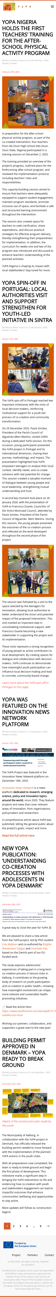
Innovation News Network (17, 787)
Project (16, 1255)
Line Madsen (10, 944)
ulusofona (29, 1264)
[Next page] (48, 1226)
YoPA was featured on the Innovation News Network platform (26, 712)
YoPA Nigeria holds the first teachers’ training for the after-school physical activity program (27, 37)
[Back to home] (16, 6)
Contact (49, 1255)
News (14, 63)
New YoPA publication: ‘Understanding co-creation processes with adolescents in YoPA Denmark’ (24, 867)
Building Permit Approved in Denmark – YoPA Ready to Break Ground (24, 1052)
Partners (32, 1255)
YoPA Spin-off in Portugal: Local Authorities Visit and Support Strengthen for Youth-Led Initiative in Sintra (27, 301)
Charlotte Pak (39, 948)
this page (22, 687)
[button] (52, 6)
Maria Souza (19, 60)
